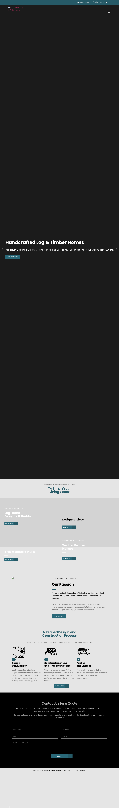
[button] (106, 2)
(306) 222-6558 (79, 770)
